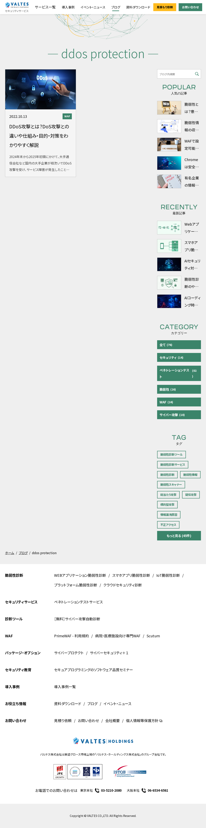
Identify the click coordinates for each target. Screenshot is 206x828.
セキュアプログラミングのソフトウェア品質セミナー (93, 669)
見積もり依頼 (165, 7)
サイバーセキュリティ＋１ (109, 652)
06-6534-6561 (158, 790)
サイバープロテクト (69, 652)
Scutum (153, 635)
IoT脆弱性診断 (168, 575)
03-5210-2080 (111, 790)
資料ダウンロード (138, 7)
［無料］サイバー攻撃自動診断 (77, 618)
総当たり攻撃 (168, 494)
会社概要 (112, 720)
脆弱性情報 (190, 474)
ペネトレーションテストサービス (78, 601)
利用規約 (81, 635)
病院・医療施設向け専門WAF (117, 635)
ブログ (115, 7)
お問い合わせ (190, 7)
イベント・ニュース (93, 7)
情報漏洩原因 (168, 514)
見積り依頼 (63, 720)
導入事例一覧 (65, 686)
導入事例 (68, 7)
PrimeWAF (62, 635)
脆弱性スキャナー (171, 484)
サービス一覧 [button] (45, 6)
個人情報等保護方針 (142, 720)
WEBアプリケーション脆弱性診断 (80, 575)
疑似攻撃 (191, 494)
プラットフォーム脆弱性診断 (75, 584)
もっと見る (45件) (179, 535)
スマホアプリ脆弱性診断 (131, 575)
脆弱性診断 (167, 474)
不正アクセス (168, 524)
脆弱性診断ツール (171, 454)
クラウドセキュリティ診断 (122, 584)
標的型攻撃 (167, 504)
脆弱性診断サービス (172, 464)
